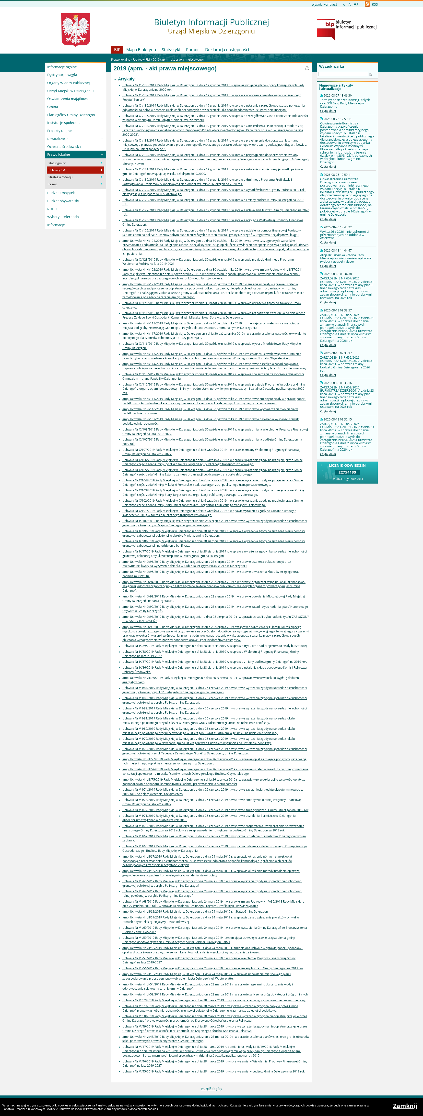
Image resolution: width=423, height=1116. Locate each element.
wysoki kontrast (324, 4)
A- (344, 4)
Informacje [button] (56, 224)
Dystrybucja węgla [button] (62, 74)
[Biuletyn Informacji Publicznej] (346, 39)
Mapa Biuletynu (141, 49)
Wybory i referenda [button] (63, 216)
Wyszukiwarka (331, 66)
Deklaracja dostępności (227, 49)
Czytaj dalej (328, 111)
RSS (374, 4)
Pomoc (192, 49)
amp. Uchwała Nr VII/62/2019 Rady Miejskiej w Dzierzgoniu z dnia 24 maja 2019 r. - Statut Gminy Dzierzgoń (195, 911)
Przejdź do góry (211, 1089)
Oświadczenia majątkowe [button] (68, 98)
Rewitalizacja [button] (58, 138)
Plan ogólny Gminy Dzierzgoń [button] (71, 114)
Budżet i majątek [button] (61, 192)
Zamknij (405, 1106)
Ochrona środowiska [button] (64, 146)
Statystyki (171, 49)
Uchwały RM (141, 59)
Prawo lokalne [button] (58, 154)
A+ (356, 4)
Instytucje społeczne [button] (64, 122)
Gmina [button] (52, 106)
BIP (117, 49)
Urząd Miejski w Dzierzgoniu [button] (70, 90)
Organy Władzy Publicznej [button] (68, 82)
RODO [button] (52, 209)
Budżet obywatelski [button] (63, 201)
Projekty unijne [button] (59, 130)
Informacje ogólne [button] (62, 67)
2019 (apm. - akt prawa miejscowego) (178, 59)
